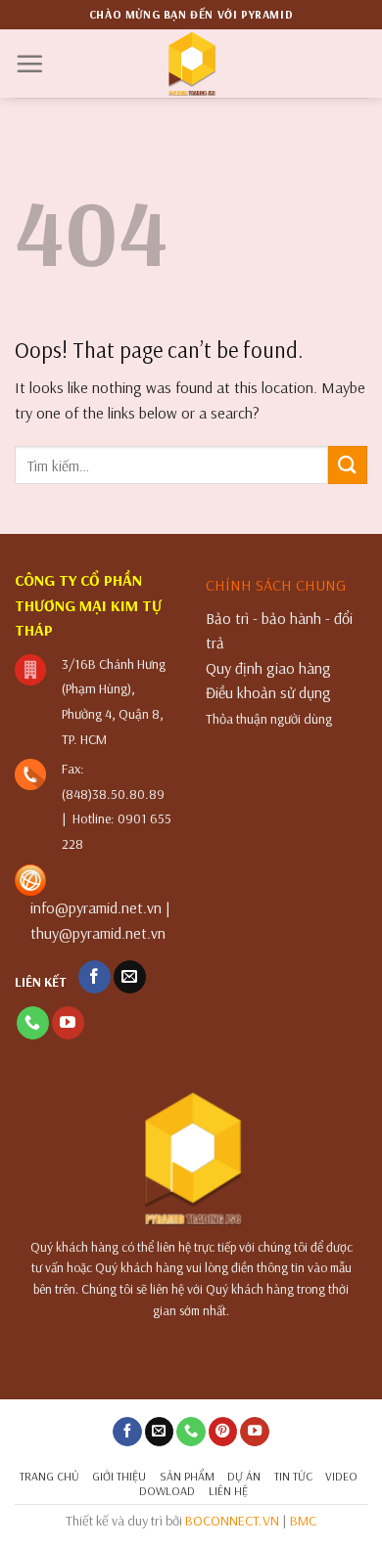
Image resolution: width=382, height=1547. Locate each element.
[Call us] (33, 1022)
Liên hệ (228, 1490)
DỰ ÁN (244, 1476)
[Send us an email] (130, 977)
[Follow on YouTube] (68, 1022)
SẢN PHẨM (187, 1476)
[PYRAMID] (191, 63)
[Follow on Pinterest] (223, 1432)
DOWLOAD (167, 1490)
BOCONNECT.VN (232, 1520)
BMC (303, 1520)
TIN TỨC (293, 1476)
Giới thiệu (119, 1476)
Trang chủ (49, 1476)
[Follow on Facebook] (94, 977)
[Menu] (29, 63)
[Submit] (347, 465)
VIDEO (341, 1476)
